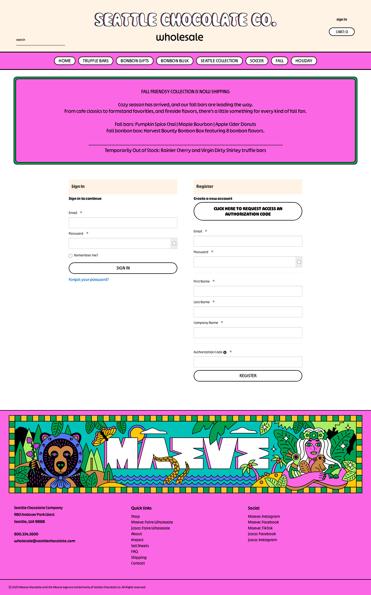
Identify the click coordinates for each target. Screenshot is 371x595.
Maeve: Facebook (263, 522)
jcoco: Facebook (262, 534)
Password (79, 233)
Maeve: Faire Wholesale (152, 522)
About (136, 534)
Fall (280, 61)
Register (248, 376)
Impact (137, 540)
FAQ (134, 552)
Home (65, 61)
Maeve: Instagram (264, 517)
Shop (135, 517)
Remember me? (86, 255)
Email (75, 213)
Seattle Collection (219, 61)
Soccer (257, 61)
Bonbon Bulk (175, 61)
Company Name (208, 323)
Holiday (303, 61)
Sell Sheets (140, 546)
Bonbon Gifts (135, 61)
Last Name (204, 302)
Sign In (123, 268)
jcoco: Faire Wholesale (150, 528)
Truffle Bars (96, 61)
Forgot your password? (89, 280)
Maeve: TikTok (260, 528)
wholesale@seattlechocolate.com (44, 541)
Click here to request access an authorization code (248, 212)
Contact (138, 563)
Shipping (139, 558)
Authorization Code (213, 352)
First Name (204, 281)
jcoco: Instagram (262, 540)
